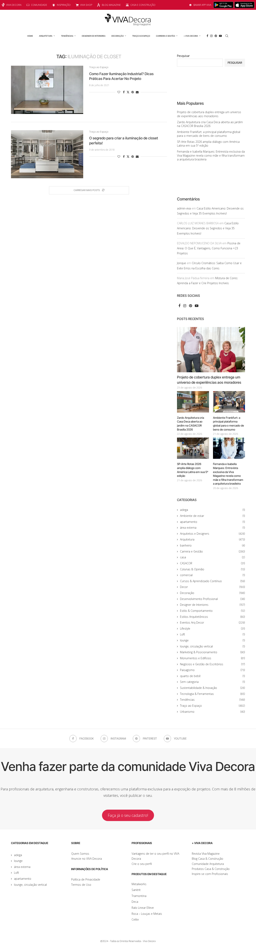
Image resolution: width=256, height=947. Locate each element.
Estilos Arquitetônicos (212, 617)
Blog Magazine (111, 5)
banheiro (212, 545)
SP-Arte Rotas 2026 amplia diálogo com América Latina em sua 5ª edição (192, 469)
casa (212, 557)
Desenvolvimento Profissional (212, 599)
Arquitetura (45, 36)
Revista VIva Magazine (206, 853)
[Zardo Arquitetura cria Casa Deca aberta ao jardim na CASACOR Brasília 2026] (193, 402)
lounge (212, 640)
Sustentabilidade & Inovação (212, 688)
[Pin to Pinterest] (132, 92)
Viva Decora (13, 5)
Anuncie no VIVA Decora (86, 858)
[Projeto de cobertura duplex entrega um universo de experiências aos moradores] (211, 349)
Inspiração (64, 5)
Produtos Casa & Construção (211, 869)
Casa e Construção (142, 5)
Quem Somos (80, 853)
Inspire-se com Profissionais (210, 874)
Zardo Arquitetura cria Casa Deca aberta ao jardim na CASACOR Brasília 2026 (210, 124)
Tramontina (139, 896)
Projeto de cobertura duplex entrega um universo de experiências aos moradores (209, 114)
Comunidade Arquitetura (208, 864)
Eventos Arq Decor (212, 622)
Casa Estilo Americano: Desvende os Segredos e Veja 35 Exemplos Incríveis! (208, 228)
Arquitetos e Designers (212, 533)
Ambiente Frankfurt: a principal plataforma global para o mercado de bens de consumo (208, 134)
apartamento (212, 522)
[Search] (227, 36)
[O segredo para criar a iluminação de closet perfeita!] (47, 154)
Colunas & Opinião (212, 569)
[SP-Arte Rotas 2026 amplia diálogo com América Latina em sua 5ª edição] (193, 448)
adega (212, 510)
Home (30, 36)
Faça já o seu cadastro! (128, 815)
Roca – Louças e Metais (147, 914)
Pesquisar (183, 56)
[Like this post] (118, 92)
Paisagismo (212, 670)
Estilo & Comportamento (212, 611)
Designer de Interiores (93, 36)
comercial (212, 575)
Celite (135, 919)
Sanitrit (136, 890)
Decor (212, 587)
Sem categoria (212, 682)
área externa (212, 527)
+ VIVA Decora (191, 36)
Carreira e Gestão (165, 36)
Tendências (67, 36)
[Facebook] (207, 36)
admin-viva (184, 208)
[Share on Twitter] (128, 92)
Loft (212, 634)
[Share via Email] (137, 92)
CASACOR (212, 563)
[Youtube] (220, 36)
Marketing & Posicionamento (212, 652)
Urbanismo (212, 712)
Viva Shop (86, 5)
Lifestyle (212, 628)
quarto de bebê (212, 676)
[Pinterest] (216, 36)
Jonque (181, 263)
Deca (135, 902)
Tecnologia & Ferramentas (212, 694)
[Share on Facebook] (124, 92)
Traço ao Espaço (141, 36)
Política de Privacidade (85, 879)
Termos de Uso (81, 885)
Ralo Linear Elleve (143, 908)
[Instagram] (211, 36)
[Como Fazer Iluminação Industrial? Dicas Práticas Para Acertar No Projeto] (47, 90)
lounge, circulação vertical (212, 646)
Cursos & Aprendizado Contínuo (212, 581)
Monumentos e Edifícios (212, 658)
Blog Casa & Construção (207, 858)
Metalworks (139, 884)
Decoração (117, 36)
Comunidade (39, 5)
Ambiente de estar (212, 516)
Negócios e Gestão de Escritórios (212, 664)
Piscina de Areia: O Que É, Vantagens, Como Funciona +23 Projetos (208, 248)
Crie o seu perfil (142, 864)
